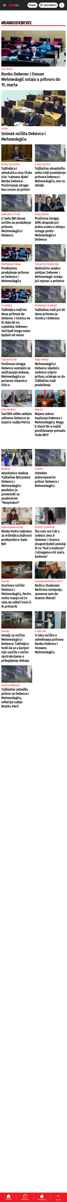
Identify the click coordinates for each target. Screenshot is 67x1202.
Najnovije (25, 1199)
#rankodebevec (16, 22)
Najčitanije (42, 1199)
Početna (9, 1199)
